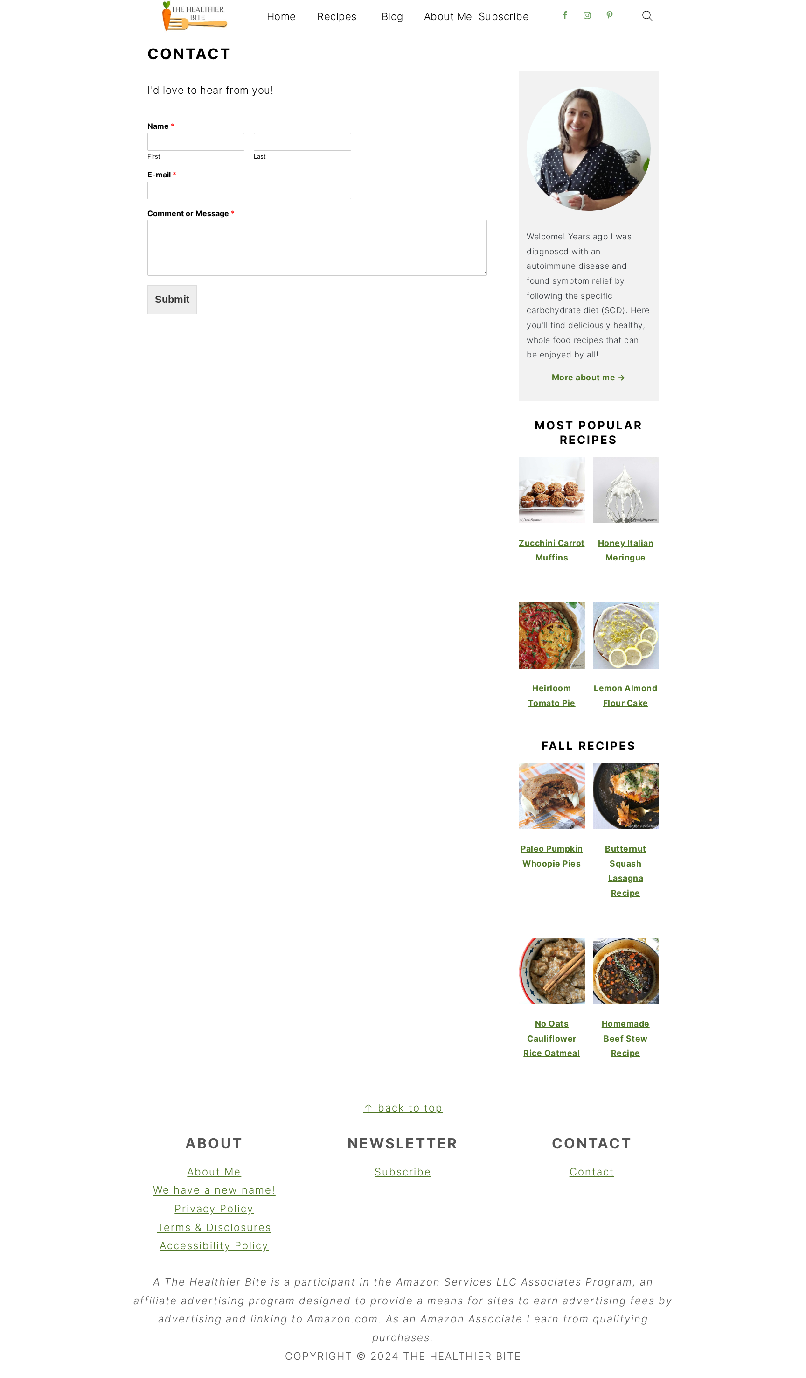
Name (160, 126)
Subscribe (504, 16)
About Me (448, 16)
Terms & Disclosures (214, 1227)
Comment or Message (191, 213)
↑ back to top (403, 1108)
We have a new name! (214, 1190)
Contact (592, 1172)
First (153, 156)
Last (260, 156)
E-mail (161, 174)
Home (281, 16)
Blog (392, 16)
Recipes (337, 16)
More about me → (589, 377)
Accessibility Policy (214, 1245)
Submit (172, 299)
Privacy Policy (214, 1209)
